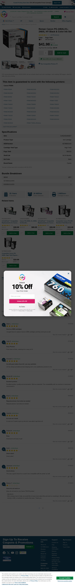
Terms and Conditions (20, 582)
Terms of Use (29, 310)
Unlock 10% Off (22, 301)
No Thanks (22, 306)
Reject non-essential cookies (65, 581)
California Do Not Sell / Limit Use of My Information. (15, 584)
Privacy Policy (25, 575)
